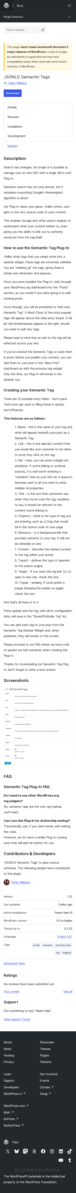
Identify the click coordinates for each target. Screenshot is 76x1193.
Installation (15, 126)
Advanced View (14, 963)
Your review (12, 991)
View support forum (17, 1019)
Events (44, 1080)
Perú (15, 1142)
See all (67, 991)
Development (17, 136)
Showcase (47, 1042)
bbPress (11, 1119)
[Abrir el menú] (70, 5)
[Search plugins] (42, 30)
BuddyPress (14, 1125)
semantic (48, 945)
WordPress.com (16, 1106)
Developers (11, 1087)
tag (58, 952)
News (7, 1049)
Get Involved (49, 1074)
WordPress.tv (15, 1094)
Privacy (9, 1062)
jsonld (36, 945)
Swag (45, 1094)
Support (12, 146)
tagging (67, 952)
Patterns (45, 1062)
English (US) (65, 936)
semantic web (63, 945)
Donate (47, 1087)
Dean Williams (17, 83)
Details (12, 107)
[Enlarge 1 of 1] (67, 692)
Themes (45, 1049)
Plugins (44, 1055)
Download (12, 93)
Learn (7, 1074)
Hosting (9, 1055)
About (8, 1042)
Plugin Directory (13, 16)
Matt (9, 1112)
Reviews (13, 117)
